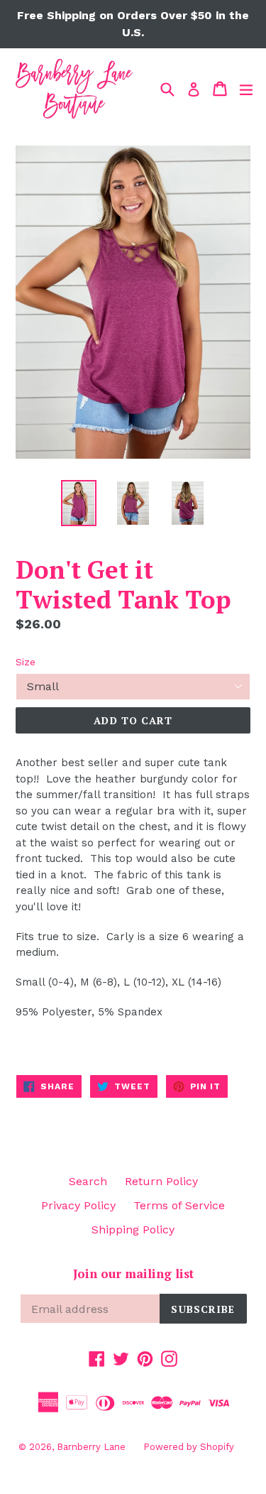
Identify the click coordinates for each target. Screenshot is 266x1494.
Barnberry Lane (91, 1446)
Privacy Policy (78, 1205)
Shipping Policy (133, 1229)
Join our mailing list (133, 1274)
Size (25, 661)
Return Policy (161, 1181)
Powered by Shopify (188, 1446)
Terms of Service (179, 1205)
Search (88, 1181)
